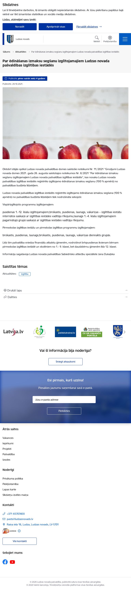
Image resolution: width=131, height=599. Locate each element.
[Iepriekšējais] (6, 332)
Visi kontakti (20, 541)
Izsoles (6, 459)
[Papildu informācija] (19, 531)
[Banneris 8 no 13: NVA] (91, 331)
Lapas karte (9, 489)
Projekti (7, 448)
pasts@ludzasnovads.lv (20, 519)
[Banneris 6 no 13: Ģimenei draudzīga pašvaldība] (39, 331)
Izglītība (24, 274)
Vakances (8, 438)
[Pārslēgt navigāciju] (125, 39)
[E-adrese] (9, 531)
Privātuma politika (13, 478)
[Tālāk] (124, 332)
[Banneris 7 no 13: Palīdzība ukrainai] (65, 331)
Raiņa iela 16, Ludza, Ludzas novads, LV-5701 (33, 524)
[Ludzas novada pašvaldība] (18, 39)
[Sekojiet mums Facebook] (5, 561)
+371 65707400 (16, 513)
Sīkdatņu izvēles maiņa (15, 494)
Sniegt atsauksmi (65, 361)
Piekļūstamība (10, 484)
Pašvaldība (9, 454)
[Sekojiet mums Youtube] (12, 562)
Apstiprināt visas (56, 26)
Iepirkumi (8, 443)
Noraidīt (19, 26)
